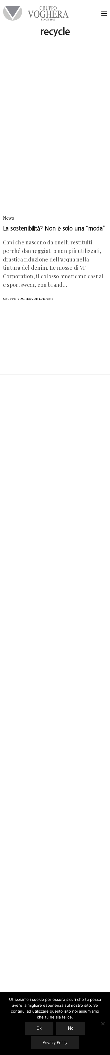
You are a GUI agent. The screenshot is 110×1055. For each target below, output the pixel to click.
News (8, 218)
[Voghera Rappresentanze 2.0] (37, 13)
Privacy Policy (55, 1043)
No (71, 1028)
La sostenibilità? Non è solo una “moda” (54, 228)
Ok (39, 1028)
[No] (103, 1023)
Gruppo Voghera (18, 299)
